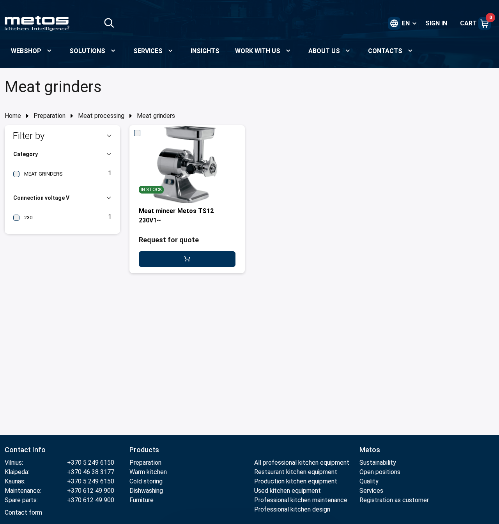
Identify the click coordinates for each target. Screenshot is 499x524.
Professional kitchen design (292, 509)
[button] (62, 136)
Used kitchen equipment (287, 490)
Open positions (379, 472)
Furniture (141, 500)
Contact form (23, 512)
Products (144, 450)
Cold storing (146, 481)
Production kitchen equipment (295, 481)
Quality (369, 481)
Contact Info (25, 450)
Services (371, 490)
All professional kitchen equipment (301, 462)
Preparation (49, 115)
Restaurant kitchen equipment (296, 472)
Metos (369, 450)
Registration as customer (394, 500)
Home (13, 115)
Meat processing (101, 115)
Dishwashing (146, 490)
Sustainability (377, 462)
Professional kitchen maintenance (300, 500)
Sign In (436, 23)
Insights (205, 51)
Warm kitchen (148, 472)
